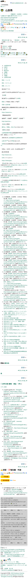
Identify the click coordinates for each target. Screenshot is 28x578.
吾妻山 (8, 127)
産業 (6, 133)
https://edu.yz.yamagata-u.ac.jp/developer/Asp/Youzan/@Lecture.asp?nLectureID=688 (15, 285)
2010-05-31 (22, 250)
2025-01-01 (7, 324)
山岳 (8, 441)
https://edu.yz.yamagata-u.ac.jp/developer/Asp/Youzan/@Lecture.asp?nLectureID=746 (15, 492)
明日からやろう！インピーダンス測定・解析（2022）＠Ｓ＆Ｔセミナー (15, 312)
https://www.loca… (7, 112)
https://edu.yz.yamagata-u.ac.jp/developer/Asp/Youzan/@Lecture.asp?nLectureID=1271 (15, 231)
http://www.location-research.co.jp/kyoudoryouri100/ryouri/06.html (14, 399)
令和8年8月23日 (19, 3)
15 (4, 302)
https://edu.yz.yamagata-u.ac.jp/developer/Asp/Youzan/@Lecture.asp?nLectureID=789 (15, 275)
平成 (10, 169)
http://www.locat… (7, 155)
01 (23, 63)
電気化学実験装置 (15, 340)
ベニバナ (11, 54)
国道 (3, 101)
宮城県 (10, 260)
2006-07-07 (21, 270)
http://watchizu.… (7, 121)
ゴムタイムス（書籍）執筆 (17, 321)
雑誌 (15, 384)
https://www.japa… (7, 160)
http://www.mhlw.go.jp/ (20, 428)
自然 (4, 124)
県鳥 (3, 86)
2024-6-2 (4, 46)
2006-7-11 (5, 48)
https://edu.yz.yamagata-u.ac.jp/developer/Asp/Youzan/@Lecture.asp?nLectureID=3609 (15, 298)
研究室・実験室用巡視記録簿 (18, 319)
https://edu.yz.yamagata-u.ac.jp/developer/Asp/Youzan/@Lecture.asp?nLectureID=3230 (15, 248)
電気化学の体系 (10, 421)
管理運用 (3, 556)
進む (2, 6)
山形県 (3, 133)
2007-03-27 (22, 233)
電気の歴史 (9, 431)
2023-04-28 (7, 319)
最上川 (13, 127)
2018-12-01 (21, 277)
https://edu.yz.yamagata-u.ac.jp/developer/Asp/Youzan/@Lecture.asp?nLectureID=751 (15, 255)
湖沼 (7, 436)
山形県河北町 (7, 77)
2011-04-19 (22, 300)
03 (23, 370)
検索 (3, 16)
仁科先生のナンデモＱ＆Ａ (13, 414)
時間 (19, 98)
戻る (20, 37)
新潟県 (10, 273)
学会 (4, 163)
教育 (4, 130)
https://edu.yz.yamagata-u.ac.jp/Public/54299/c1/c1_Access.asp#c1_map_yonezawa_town (14, 20)
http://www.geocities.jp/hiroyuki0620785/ (13, 432)
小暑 (11, 323)
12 (4, 278)
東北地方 (17, 40)
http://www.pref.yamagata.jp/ (9, 17)
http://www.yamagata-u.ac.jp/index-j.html (15, 292)
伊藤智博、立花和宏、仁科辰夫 (19, 14)
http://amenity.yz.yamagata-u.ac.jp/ (15, 563)
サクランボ (21, 54)
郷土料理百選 (16, 398)
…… (5, 26)
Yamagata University (6, 576)
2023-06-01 (7, 321)
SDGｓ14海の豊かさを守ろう (18, 326)
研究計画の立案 (14, 318)
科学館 (9, 133)
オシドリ (3, 56)
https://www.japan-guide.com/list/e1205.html (14, 392)
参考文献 (5, 384)
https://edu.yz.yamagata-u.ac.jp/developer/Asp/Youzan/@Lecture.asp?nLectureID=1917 (15, 306)
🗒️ (6, 27)
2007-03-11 (22, 242)
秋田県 (10, 267)
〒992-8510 (4, 570)
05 (23, 467)
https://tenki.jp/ (22, 458)
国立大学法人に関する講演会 (14, 409)
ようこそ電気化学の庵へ (12, 405)
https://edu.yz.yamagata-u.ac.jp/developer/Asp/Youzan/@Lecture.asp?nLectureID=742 (15, 268)
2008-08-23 (22, 308)
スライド (19, 16)
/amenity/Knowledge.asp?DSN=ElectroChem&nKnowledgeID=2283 (15, 416)
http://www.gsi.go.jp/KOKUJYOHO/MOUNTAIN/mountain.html (13, 443)
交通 (4, 95)
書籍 (10, 384)
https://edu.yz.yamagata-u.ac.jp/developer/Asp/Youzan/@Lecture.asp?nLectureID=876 (15, 216)
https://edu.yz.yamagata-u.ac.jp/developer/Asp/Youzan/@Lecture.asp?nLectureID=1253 (15, 240)
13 (4, 288)
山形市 (12, 53)
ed (5, 16)
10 (4, 265)
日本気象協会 (14, 458)
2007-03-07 (22, 210)
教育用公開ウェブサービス (11, 553)
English (3, 31)
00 (23, 37)
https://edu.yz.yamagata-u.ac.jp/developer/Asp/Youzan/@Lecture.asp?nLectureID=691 (15, 201)
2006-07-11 (21, 225)
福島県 (10, 253)
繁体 (12, 31)
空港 (3, 104)
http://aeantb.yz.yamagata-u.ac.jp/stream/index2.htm (15, 411)
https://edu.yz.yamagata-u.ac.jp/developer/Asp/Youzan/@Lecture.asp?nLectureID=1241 (15, 208)
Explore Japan (14, 391)
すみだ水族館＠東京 (15, 346)
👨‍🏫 (2, 10)
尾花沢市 (6, 70)
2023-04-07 (7, 318)
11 (4, 272)
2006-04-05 (21, 203)
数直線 (9, 451)
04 (23, 380)
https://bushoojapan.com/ (15, 448)
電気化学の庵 (5, 40)
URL (19, 384)
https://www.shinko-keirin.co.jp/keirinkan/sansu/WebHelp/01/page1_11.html (15, 453)
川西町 (5, 72)
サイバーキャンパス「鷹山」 (12, 562)
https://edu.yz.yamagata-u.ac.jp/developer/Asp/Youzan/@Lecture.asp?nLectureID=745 (15, 223)
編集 (8, 16)
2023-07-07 (7, 323)
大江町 (5, 69)
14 (4, 293)
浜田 (3, 144)
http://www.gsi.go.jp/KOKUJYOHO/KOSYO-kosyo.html (13, 437)
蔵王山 (19, 53)
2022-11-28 (7, 311)
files (2, 51)
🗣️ (24, 27)
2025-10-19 (7, 328)
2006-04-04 (21, 287)
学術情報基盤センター (18, 556)
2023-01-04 (7, 315)
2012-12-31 (21, 218)
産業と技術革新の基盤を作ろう (18, 324)
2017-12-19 (21, 257)
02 (23, 360)
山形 (6, 104)
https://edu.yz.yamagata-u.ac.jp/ (15, 554)
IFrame (15, 16)
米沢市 (12, 570)
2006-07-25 (21, 263)
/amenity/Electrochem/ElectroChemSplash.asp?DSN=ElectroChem (15, 406)
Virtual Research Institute (16, 575)
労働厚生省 (9, 428)
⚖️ (1, 29)
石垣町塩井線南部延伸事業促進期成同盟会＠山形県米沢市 (15, 352)
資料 (11, 16)
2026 (12, 573)
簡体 (10, 31)
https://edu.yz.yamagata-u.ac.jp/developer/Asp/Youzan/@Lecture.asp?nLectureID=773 (15, 261)
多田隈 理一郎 (8, 568)
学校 (5, 53)
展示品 (7, 363)
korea (6, 31)
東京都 (10, 222)
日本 (3, 158)
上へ (4, 6)
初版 (10, 48)
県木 (3, 83)
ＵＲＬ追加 (4, 387)
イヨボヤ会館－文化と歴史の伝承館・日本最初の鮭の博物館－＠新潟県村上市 (15, 343)
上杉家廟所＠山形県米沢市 (15, 137)
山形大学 (4, 141)
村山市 (5, 74)
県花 (3, 80)
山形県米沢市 (7, 65)
